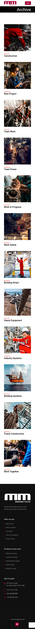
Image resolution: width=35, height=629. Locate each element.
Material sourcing (11, 553)
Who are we (9, 524)
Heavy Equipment (13, 320)
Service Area (10, 565)
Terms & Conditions (12, 535)
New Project (10, 93)
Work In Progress (12, 207)
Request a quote (11, 568)
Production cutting (11, 557)
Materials (7, 91)
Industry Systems (13, 358)
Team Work (9, 131)
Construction (10, 56)
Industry (7, 54)
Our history (9, 531)
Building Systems (13, 396)
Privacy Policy (10, 539)
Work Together (11, 471)
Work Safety (10, 245)
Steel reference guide (12, 561)
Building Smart (11, 282)
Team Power (10, 169)
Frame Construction (14, 433)
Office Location (11, 527)
